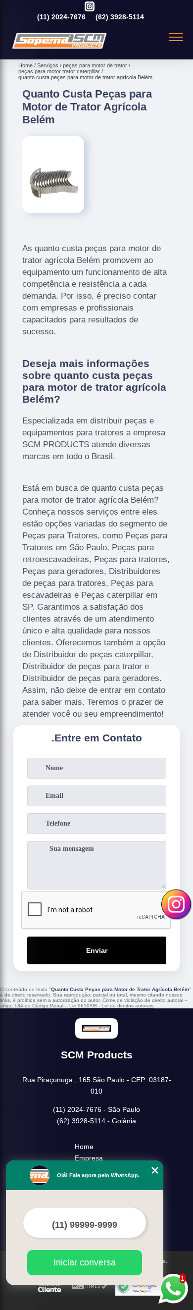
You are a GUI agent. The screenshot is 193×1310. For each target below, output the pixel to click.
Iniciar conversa (84, 1262)
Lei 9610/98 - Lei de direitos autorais (111, 1005)
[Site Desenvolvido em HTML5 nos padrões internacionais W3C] (89, 1286)
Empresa (89, 1158)
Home (84, 1147)
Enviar (96, 950)
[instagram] (90, 7)
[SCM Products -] (59, 48)
